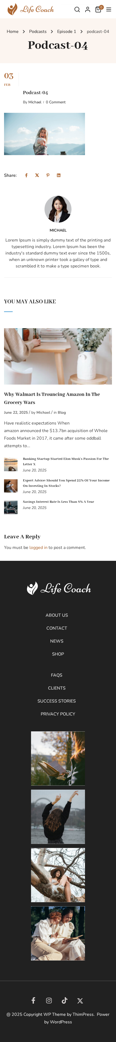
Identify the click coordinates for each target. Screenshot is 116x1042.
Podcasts (38, 32)
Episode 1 (66, 32)
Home (13, 32)
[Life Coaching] (29, 9)
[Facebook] (26, 175)
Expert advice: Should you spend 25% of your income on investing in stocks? (66, 483)
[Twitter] (37, 175)
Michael (34, 102)
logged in (38, 548)
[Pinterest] (47, 175)
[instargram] (49, 1000)
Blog (62, 412)
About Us (57, 615)
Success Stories (56, 701)
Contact (56, 628)
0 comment (56, 102)
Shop (58, 654)
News (56, 641)
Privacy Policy (58, 714)
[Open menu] (109, 10)
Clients (57, 688)
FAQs (56, 675)
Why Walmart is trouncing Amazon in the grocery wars (52, 398)
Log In (87, 10)
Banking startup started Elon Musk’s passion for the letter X (66, 462)
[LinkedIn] (64, 1000)
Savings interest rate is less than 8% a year (58, 502)
